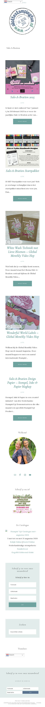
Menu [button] (24, 2)
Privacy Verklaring (22, 700)
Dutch (11, 655)
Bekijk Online (16, 542)
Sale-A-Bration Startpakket (22, 171)
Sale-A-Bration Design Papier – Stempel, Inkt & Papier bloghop (22, 383)
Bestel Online (29, 542)
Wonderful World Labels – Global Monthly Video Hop (22, 335)
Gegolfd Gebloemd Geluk (22, 552)
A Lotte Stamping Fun (22, 21)
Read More (22, 121)
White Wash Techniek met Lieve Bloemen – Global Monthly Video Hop (22, 252)
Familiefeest (22, 549)
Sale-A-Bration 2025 (22, 97)
